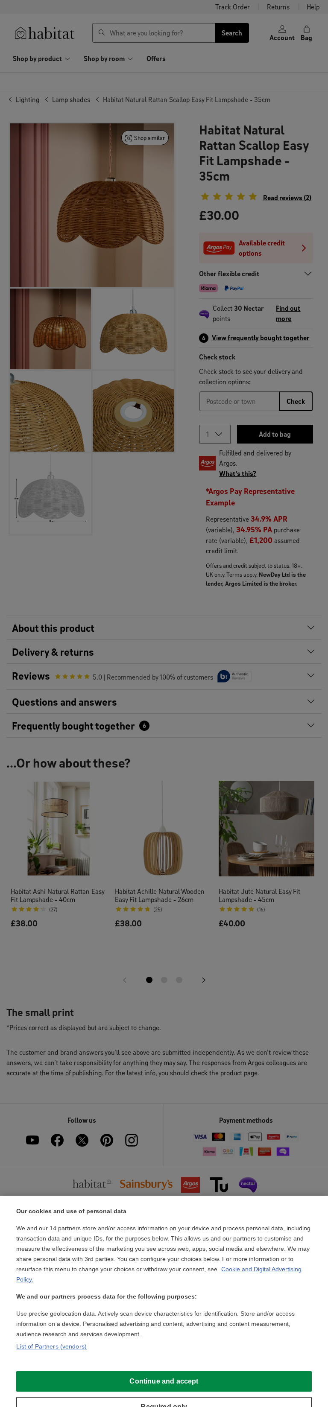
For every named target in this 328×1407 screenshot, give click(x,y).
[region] (164, 1301)
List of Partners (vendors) (51, 1346)
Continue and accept (163, 1381)
